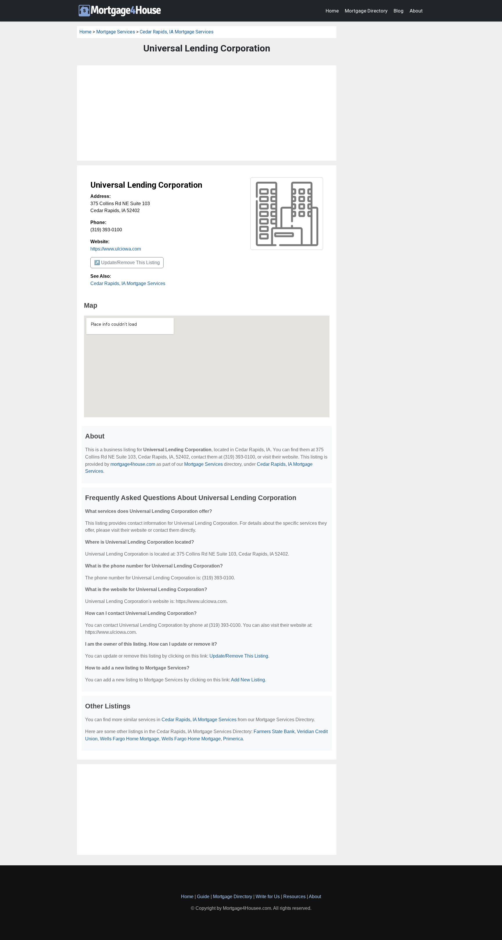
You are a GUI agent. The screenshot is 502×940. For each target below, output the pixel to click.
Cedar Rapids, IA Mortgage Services (177, 32)
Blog (399, 11)
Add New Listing (248, 679)
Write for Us (268, 896)
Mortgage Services (115, 32)
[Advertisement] (207, 113)
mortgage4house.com (132, 464)
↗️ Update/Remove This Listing (127, 262)
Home (332, 11)
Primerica (233, 738)
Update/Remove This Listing (238, 655)
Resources (294, 896)
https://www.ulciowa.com (115, 248)
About (416, 11)
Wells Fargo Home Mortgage (129, 738)
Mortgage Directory (366, 11)
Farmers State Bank (274, 731)
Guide (203, 896)
